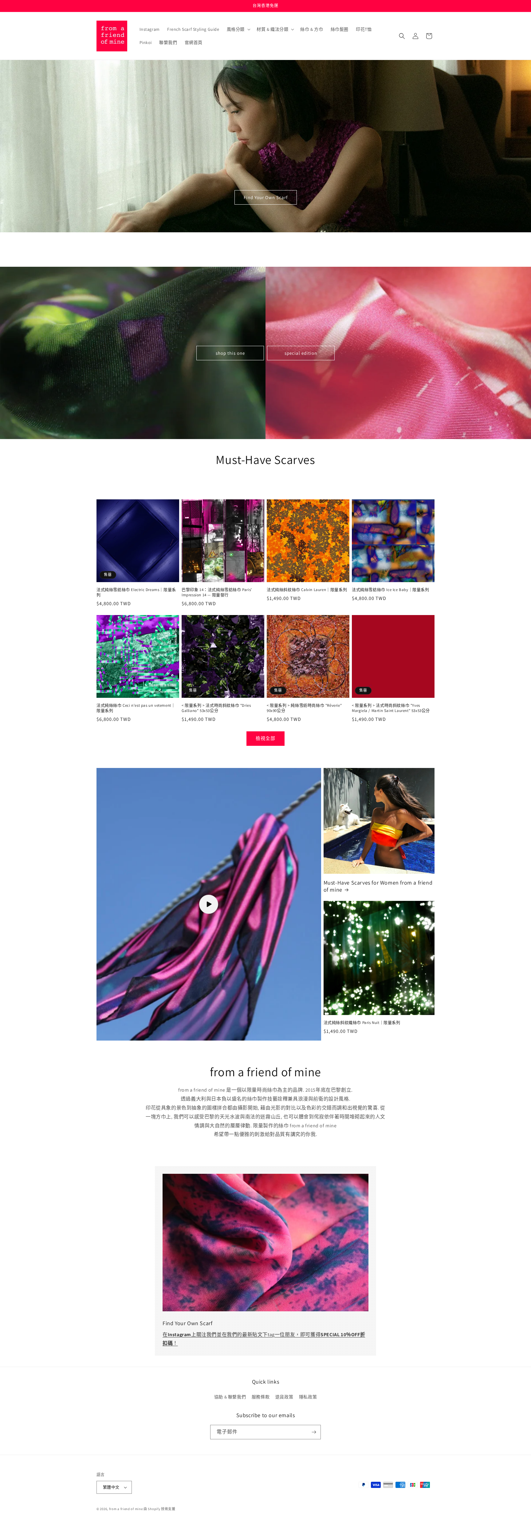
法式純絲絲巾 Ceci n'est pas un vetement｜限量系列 (135, 708)
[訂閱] (314, 1432)
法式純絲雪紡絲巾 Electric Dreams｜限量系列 (136, 592)
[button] (238, 29)
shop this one (230, 353)
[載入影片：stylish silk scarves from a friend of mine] (208, 904)
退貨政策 (284, 1397)
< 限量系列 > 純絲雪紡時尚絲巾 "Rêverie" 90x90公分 (304, 708)
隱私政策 (308, 1397)
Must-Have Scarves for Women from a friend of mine (378, 886)
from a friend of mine (126, 1509)
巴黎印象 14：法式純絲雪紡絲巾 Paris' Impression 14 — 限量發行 (217, 592)
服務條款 (260, 1397)
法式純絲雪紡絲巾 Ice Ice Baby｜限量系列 (390, 589)
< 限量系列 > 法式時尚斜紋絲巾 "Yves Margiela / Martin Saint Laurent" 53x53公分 (391, 708)
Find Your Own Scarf (266, 197)
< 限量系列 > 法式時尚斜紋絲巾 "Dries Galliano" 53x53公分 (216, 708)
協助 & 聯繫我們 (230, 1397)
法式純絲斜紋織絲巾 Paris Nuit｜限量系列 (362, 1022)
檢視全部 (265, 738)
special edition (301, 353)
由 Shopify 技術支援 (159, 1509)
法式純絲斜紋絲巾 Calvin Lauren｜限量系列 (307, 589)
